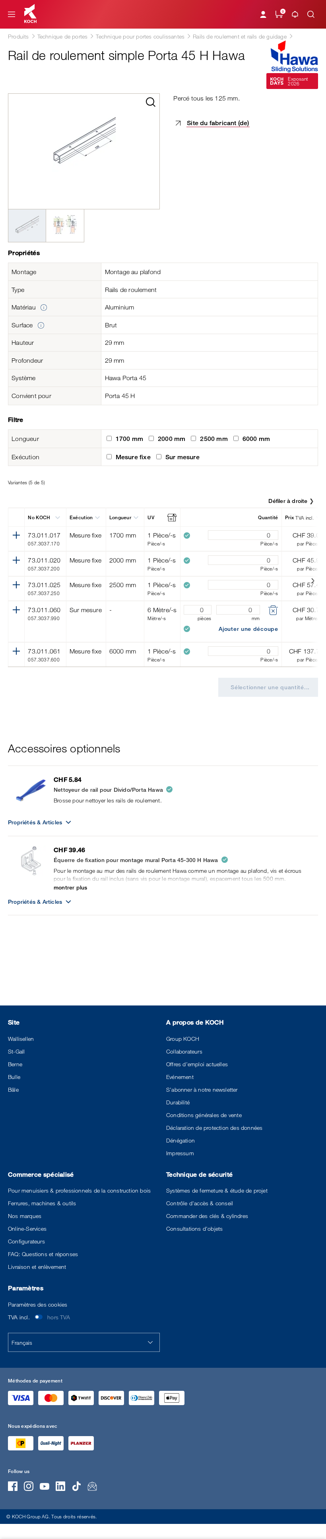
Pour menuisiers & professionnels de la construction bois (79, 1190)
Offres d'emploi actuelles (197, 1064)
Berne (15, 1064)
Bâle (13, 1089)
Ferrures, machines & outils (42, 1203)
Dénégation (180, 1140)
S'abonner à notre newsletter (202, 1089)
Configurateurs (26, 1241)
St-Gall (16, 1051)
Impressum (180, 1153)
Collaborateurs (184, 1051)
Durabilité (178, 1102)
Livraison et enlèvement (37, 1266)
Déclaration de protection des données (214, 1127)
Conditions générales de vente (204, 1115)
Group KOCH (182, 1038)
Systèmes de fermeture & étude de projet (217, 1190)
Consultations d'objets (194, 1228)
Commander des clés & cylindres (207, 1215)
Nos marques (24, 1215)
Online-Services (27, 1228)
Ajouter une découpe (248, 628)
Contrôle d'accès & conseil (199, 1203)
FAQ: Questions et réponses (43, 1254)
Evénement (180, 1076)
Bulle (14, 1076)
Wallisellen (21, 1038)
